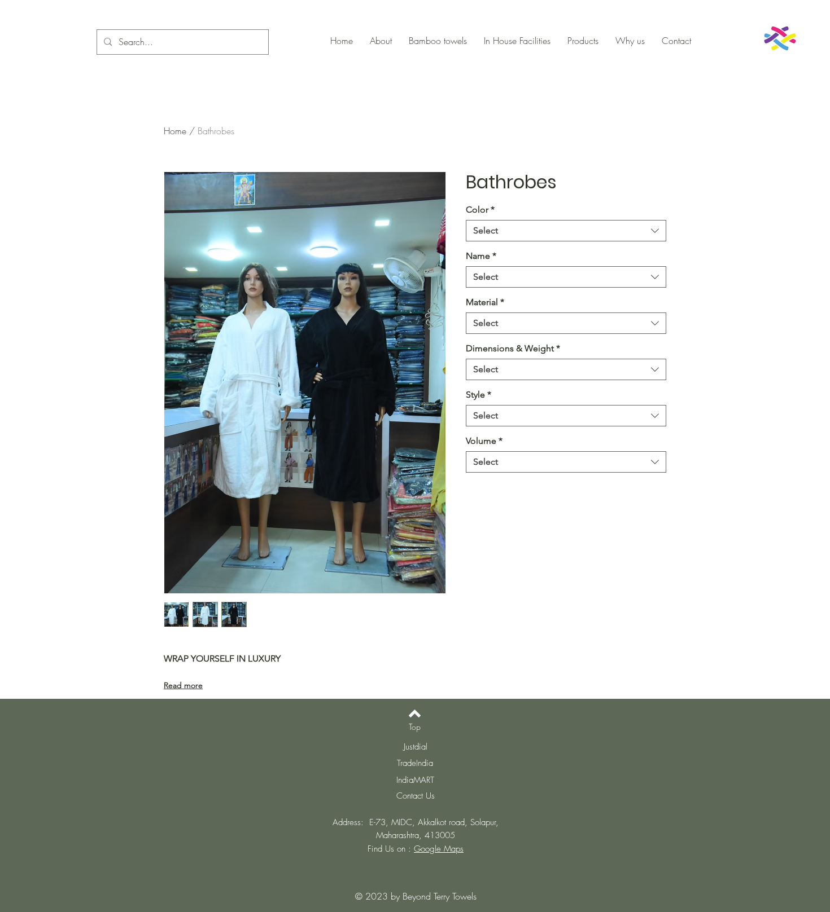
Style (478, 394)
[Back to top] (415, 713)
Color (480, 209)
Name (481, 255)
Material (485, 302)
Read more (183, 685)
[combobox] (566, 230)
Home (175, 131)
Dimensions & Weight (513, 348)
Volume (484, 440)
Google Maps (439, 848)
